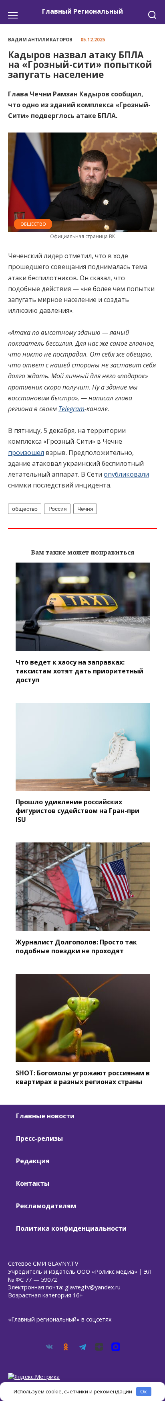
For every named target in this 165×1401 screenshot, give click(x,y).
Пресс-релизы (39, 1138)
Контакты (32, 1183)
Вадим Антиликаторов (40, 40)
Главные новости (45, 1115)
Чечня (85, 509)
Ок (143, 1391)
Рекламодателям (46, 1205)
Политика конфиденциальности (71, 1228)
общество (25, 509)
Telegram (71, 408)
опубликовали (126, 474)
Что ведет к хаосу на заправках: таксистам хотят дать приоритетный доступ (79, 670)
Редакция (33, 1160)
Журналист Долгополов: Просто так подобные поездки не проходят (76, 946)
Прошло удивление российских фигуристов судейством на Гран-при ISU (77, 810)
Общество (33, 224)
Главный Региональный (82, 11)
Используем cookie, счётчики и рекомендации (73, 1391)
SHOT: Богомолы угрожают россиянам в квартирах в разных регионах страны (83, 1077)
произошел (26, 452)
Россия (57, 509)
